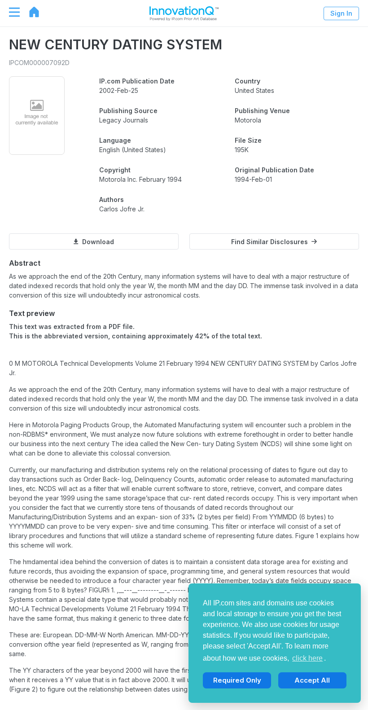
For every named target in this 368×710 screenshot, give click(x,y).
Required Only (237, 680)
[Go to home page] (29, 12)
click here (307, 658)
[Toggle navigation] (10, 12)
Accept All (312, 680)
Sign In (341, 13)
